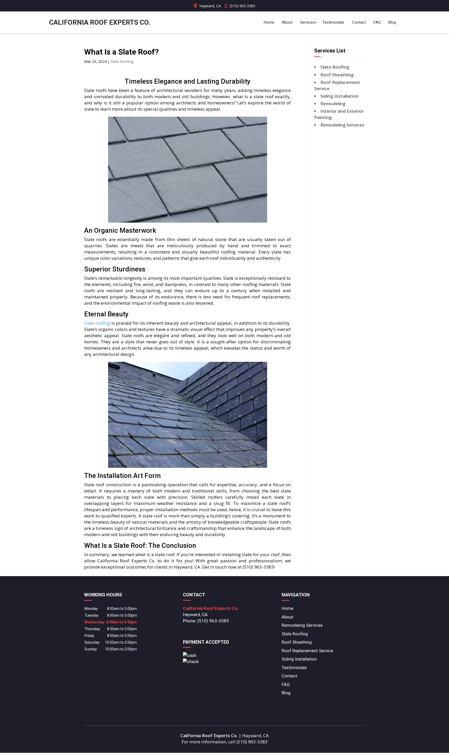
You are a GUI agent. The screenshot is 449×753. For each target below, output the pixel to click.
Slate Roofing (122, 61)
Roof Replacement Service (307, 650)
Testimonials (333, 22)
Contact (359, 22)
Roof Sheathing (297, 642)
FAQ (377, 22)
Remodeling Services (302, 625)
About (287, 22)
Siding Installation (299, 659)
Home (269, 22)
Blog (392, 22)
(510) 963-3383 (242, 5)
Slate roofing (97, 323)
